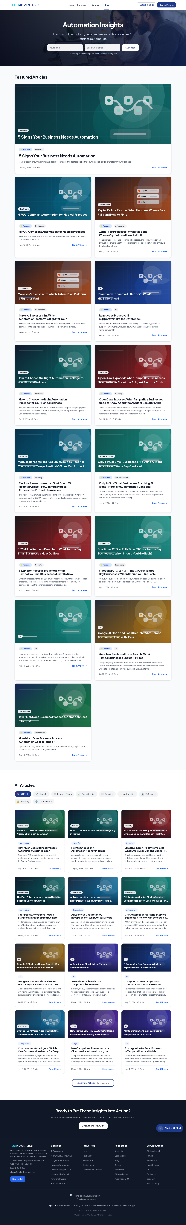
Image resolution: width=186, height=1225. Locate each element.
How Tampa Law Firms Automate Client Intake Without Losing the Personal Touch (90, 1051)
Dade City (151, 1179)
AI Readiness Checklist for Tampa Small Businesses (86, 983)
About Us (119, 1151)
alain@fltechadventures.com (23, 1172)
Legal (85, 1151)
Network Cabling (58, 1179)
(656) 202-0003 (146, 5)
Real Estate (88, 1160)
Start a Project (167, 5)
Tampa (150, 1155)
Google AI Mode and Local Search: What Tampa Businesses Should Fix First (38, 984)
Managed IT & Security (61, 1174)
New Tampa (152, 1160)
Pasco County (153, 1183)
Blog (106, 5)
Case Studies (120, 1155)
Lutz (148, 1169)
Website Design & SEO (61, 1169)
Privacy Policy (83, 1210)
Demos (95, 5)
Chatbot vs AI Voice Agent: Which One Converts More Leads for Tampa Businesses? (39, 1051)
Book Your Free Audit (93, 1125)
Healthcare (88, 1155)
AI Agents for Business (61, 1160)
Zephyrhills (151, 1174)
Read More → (55, 868)
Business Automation (60, 1165)
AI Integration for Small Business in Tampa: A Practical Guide (143, 1050)
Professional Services (92, 1169)
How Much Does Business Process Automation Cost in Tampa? (37, 849)
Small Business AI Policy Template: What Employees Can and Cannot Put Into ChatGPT (146, 850)
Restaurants (88, 1165)
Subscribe (130, 47)
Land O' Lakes (153, 1165)
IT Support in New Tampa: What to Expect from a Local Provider (143, 983)
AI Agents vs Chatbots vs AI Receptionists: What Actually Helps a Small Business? (92, 917)
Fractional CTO (58, 1183)
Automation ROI (122, 1179)
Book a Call (17, 1179)
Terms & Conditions (100, 1210)
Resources (119, 1169)
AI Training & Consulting (61, 1155)
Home (71, 5)
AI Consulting (57, 1151)
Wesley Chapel (153, 1151)
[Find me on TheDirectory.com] (93, 1197)
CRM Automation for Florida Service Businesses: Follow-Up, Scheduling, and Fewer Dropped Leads (146, 917)
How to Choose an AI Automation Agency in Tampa (88, 849)
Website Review (122, 1174)
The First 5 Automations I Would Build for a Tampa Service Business (37, 916)
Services (81, 5)
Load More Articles (93, 1082)
